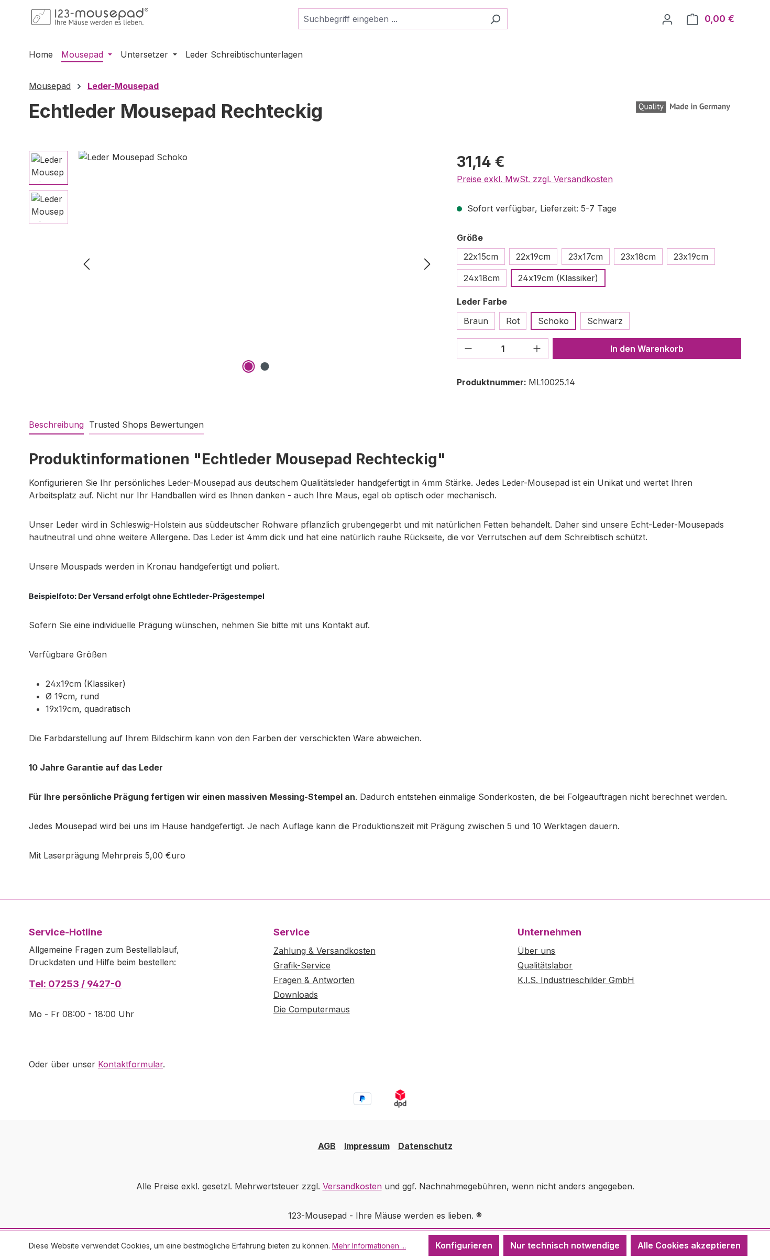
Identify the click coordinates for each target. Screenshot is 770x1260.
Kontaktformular (130, 1064)
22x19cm (533, 256)
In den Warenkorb (647, 348)
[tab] (56, 425)
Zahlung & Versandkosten (324, 950)
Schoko (553, 321)
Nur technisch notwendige (565, 1245)
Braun (476, 321)
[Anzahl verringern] (468, 349)
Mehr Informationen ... (369, 1245)
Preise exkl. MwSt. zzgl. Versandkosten (535, 179)
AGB (327, 1146)
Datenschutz (425, 1146)
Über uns (536, 950)
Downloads (295, 994)
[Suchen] (495, 18)
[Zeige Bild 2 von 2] (265, 366)
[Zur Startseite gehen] (89, 16)
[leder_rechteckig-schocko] (257, 263)
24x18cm (482, 278)
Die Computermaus (311, 1009)
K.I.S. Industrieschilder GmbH (576, 980)
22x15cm (481, 256)
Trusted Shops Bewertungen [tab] (146, 424)
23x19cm (691, 256)
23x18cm (638, 256)
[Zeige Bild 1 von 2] (249, 366)
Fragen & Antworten (314, 980)
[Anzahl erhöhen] (537, 349)
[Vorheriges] (86, 264)
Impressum (367, 1146)
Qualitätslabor (545, 965)
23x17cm (585, 256)
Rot (513, 321)
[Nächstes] (427, 264)
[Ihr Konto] (667, 18)
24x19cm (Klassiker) (558, 278)
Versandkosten (352, 1186)
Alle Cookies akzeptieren (689, 1245)
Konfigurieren (463, 1245)
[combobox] (390, 18)
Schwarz (605, 321)
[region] (232, 263)
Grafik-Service (302, 965)
